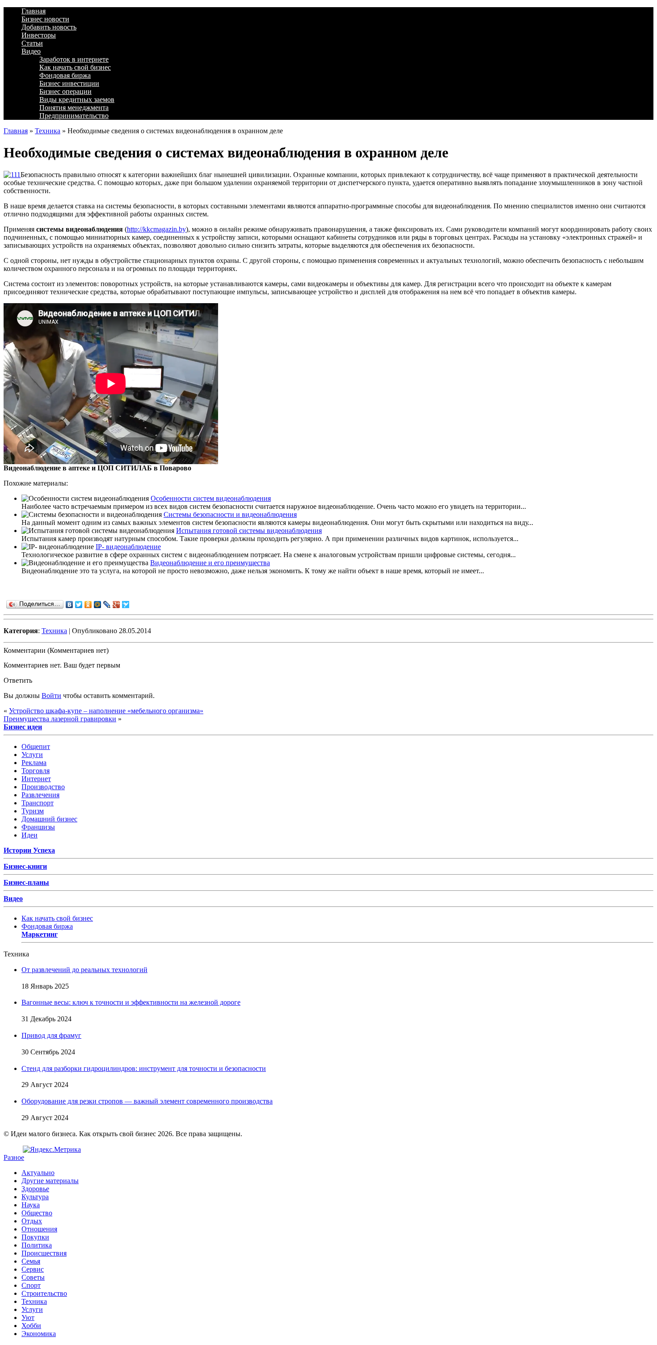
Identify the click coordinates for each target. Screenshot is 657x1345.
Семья (30, 1261)
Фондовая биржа (65, 75)
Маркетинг (39, 934)
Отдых (31, 1221)
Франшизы (38, 827)
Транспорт (37, 803)
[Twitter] (79, 604)
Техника (47, 131)
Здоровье (35, 1189)
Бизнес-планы (26, 882)
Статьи (32, 43)
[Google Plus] (116, 604)
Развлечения (40, 795)
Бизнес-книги (25, 866)
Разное (14, 1157)
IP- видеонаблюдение (128, 546)
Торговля (35, 770)
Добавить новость (48, 27)
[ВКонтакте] (69, 604)
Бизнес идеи (23, 727)
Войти (51, 695)
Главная (33, 11)
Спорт (31, 1285)
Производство (43, 787)
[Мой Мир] (97, 604)
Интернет (36, 778)
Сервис (32, 1269)
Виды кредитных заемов (76, 99)
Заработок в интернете (74, 59)
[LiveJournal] (107, 604)
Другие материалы (50, 1180)
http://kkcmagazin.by (156, 229)
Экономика (38, 1333)
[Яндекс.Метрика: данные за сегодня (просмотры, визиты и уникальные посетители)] (52, 1150)
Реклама (33, 762)
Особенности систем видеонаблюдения (211, 498)
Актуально (38, 1172)
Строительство (44, 1293)
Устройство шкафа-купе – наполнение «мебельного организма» (106, 711)
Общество (36, 1213)
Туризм (32, 811)
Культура (35, 1197)
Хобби (31, 1325)
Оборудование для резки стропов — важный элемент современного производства (147, 1101)
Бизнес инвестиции (69, 83)
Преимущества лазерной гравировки (60, 719)
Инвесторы (38, 35)
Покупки (35, 1237)
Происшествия (44, 1253)
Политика (36, 1245)
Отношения (39, 1229)
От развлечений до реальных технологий (84, 969)
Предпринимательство (74, 115)
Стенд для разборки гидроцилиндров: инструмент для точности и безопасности (143, 1068)
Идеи (29, 835)
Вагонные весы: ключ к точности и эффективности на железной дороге (130, 1002)
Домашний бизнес (49, 819)
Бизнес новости (45, 19)
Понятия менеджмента (74, 107)
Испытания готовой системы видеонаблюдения (249, 530)
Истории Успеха (29, 850)
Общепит (35, 746)
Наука (30, 1205)
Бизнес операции (65, 91)
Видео (31, 51)
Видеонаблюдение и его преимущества (210, 563)
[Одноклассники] (88, 604)
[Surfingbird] (126, 604)
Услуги (32, 754)
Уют (27, 1317)
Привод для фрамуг (51, 1035)
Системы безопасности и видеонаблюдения (230, 514)
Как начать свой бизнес (75, 67)
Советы (33, 1277)
